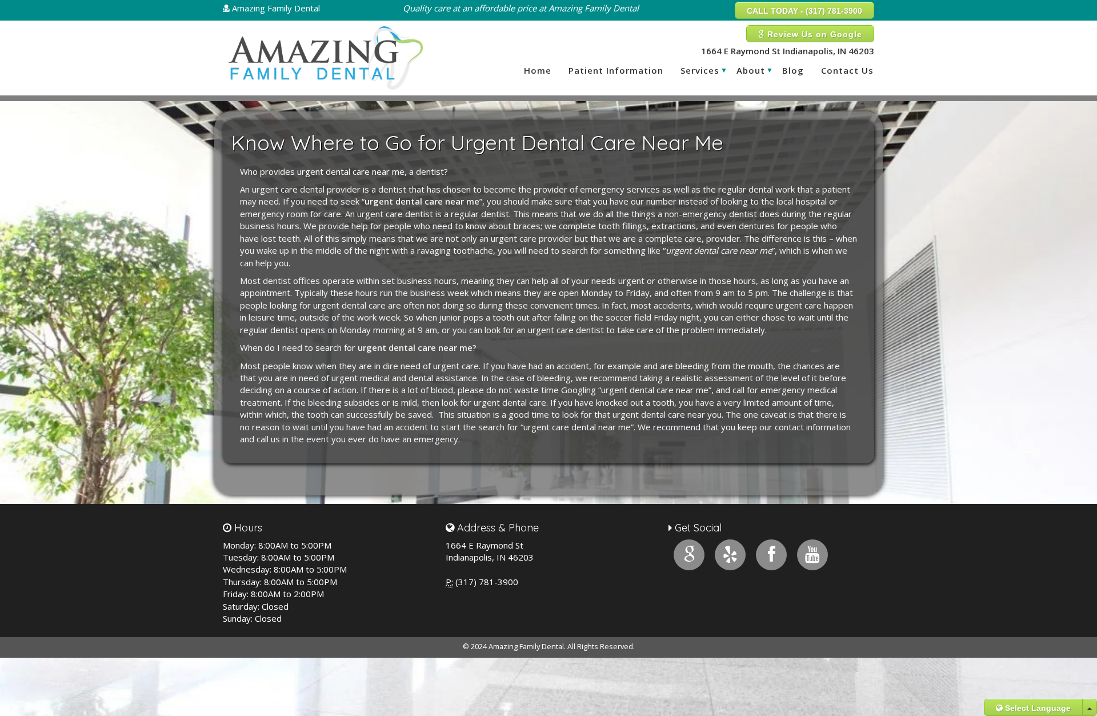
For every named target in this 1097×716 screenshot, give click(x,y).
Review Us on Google (813, 34)
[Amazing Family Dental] (326, 58)
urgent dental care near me (351, 171)
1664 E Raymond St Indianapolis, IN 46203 (787, 51)
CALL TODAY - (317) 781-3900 (804, 10)
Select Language (1037, 708)
